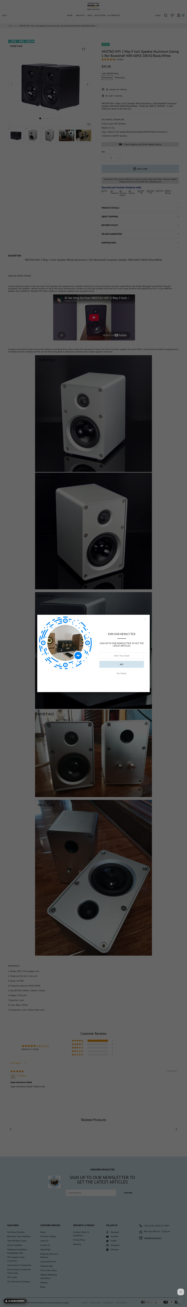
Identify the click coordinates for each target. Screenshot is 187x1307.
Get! (121, 664)
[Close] (145, 619)
